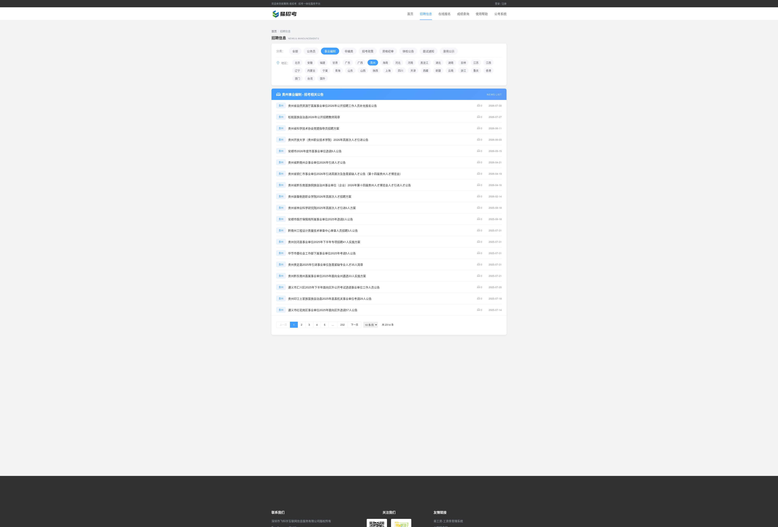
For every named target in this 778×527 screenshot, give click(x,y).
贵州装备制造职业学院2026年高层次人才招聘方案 (319, 196)
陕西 (375, 70)
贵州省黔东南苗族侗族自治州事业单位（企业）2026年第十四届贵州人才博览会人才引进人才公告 (349, 185)
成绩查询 (463, 14)
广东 (347, 62)
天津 (413, 70)
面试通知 (428, 51)
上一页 (283, 324)
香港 (488, 70)
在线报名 (444, 14)
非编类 (349, 51)
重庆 (476, 70)
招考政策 (367, 51)
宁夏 (325, 70)
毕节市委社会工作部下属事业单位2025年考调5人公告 (322, 253)
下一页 (354, 324)
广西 (360, 62)
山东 (350, 70)
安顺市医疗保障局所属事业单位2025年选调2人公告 (320, 219)
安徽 (310, 62)
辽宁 (297, 70)
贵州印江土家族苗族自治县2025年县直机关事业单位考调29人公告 (330, 299)
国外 (322, 78)
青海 (337, 70)
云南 (450, 70)
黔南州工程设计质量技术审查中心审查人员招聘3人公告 (323, 230)
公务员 (311, 51)
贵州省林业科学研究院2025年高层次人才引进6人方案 (322, 208)
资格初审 (388, 51)
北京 (297, 62)
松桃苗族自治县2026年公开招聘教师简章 (314, 117)
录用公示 (448, 51)
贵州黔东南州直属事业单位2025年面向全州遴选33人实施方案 (327, 276)
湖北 (438, 62)
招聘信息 (426, 14)
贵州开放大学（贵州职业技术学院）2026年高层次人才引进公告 (328, 140)
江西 (488, 62)
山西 (362, 70)
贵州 (372, 62)
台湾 (310, 78)
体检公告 (408, 51)
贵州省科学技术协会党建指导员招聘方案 (313, 128)
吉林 (463, 62)
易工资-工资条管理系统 (448, 521)
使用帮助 (482, 14)
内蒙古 (311, 70)
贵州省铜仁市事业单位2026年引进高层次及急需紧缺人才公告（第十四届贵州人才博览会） (345, 174)
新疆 (438, 70)
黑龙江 (424, 62)
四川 (400, 70)
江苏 (476, 62)
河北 (398, 62)
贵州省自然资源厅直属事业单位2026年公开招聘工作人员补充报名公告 (332, 106)
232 (342, 324)
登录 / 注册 (501, 3)
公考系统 (500, 14)
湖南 (450, 62)
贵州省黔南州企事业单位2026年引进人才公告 (317, 162)
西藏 (425, 70)
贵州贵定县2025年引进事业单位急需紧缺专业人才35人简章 (325, 264)
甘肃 (335, 62)
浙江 (463, 70)
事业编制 (330, 51)
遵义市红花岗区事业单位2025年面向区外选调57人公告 (322, 310)
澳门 (297, 78)
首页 (410, 14)
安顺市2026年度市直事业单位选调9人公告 (315, 151)
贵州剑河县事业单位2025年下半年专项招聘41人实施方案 (324, 242)
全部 (295, 51)
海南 (385, 62)
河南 (410, 62)
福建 (322, 62)
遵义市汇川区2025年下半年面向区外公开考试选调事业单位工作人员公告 (334, 287)
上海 (388, 70)
